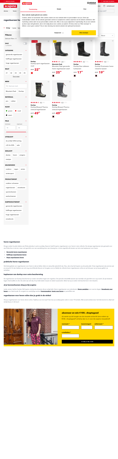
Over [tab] (84, 9)
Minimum (7, 124)
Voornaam (66, 324)
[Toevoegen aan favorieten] (48, 41)
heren (15, 11)
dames (6, 11)
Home (14, 28)
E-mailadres (66, 332)
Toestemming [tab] (33, 9)
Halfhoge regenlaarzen (14, 59)
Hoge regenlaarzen (12, 63)
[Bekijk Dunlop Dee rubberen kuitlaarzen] (83, 49)
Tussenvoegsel (86, 324)
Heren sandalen (83, 289)
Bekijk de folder (10, 1)
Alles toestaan (83, 32)
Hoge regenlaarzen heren (15, 257)
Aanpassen (57, 32)
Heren (19, 28)
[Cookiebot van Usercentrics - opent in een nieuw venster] (88, 3)
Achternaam (99, 324)
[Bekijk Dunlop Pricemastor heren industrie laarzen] (104, 49)
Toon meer (16, 76)
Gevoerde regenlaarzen (14, 54)
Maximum (19, 124)
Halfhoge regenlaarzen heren (16, 255)
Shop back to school (108, 1)
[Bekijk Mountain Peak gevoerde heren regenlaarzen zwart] (61, 49)
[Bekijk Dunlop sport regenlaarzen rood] (40, 49)
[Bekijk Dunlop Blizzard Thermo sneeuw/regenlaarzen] (40, 90)
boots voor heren (57, 291)
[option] (32, 73)
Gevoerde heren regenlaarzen (16, 252)
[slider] (5, 132)
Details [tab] (59, 9)
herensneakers (46, 291)
